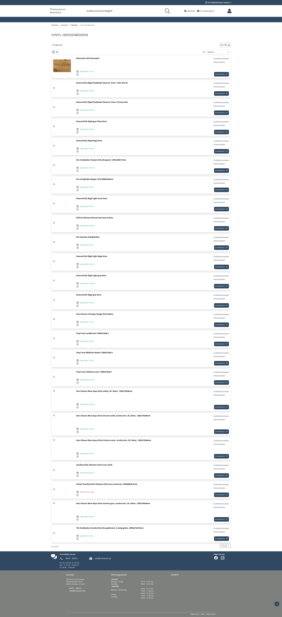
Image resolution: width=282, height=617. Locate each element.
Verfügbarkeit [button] (57, 45)
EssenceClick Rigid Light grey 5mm (91, 275)
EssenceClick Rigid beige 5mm (89, 140)
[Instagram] (222, 557)
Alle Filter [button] (224, 45)
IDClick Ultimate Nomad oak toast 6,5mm (94, 217)
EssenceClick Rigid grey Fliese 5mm (91, 121)
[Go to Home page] (60, 11)
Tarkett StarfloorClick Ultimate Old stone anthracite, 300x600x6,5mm (106, 484)
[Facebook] (216, 557)
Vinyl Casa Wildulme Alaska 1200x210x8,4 (94, 352)
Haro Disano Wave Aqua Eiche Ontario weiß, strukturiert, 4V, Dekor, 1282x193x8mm (113, 415)
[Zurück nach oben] (276, 603)
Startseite (54, 25)
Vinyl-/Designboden (87, 25)
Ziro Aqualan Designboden (88, 237)
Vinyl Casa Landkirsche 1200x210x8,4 (92, 333)
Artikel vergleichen (219, 62)
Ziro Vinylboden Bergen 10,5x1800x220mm (94, 179)
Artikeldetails (220, 74)
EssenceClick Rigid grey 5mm (88, 295)
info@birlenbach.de (103, 558)
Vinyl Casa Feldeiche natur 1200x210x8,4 (94, 372)
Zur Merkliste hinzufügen (221, 58)
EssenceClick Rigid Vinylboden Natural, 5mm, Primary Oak (102, 102)
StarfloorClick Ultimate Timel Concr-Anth (94, 465)
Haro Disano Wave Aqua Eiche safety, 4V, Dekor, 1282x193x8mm (104, 391)
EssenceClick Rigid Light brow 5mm (91, 198)
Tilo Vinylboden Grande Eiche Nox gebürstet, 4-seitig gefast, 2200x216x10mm (110, 528)
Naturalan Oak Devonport (88, 58)
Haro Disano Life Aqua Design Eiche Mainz (94, 314)
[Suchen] (167, 11)
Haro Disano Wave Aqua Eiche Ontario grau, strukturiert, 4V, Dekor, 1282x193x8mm (113, 503)
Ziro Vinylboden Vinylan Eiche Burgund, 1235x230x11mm (101, 160)
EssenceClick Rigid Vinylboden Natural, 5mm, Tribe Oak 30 (102, 83)
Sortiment (64, 25)
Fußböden (74, 25)
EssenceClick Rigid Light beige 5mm (91, 256)
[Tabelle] (57, 51)
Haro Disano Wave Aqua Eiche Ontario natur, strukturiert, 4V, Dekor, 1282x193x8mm (113, 440)
